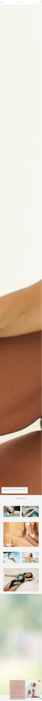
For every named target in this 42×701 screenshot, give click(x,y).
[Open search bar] (4, 2)
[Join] (23, 692)
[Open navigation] (1, 2)
